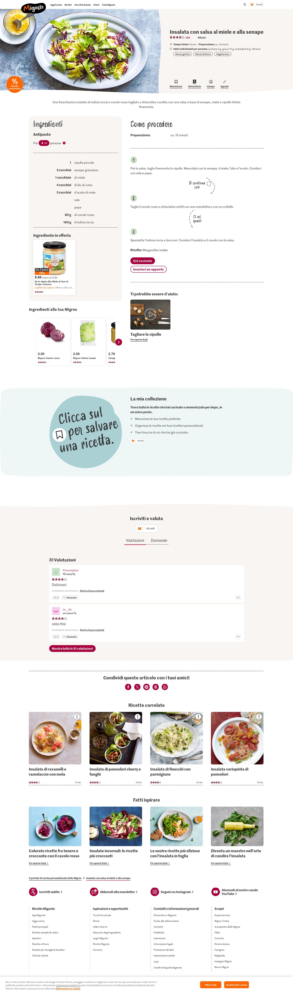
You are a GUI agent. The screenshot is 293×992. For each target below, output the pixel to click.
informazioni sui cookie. (68, 988)
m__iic (67, 609)
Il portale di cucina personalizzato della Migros (55, 878)
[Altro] (238, 597)
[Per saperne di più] (150, 336)
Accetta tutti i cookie (236, 984)
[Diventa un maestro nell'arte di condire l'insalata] (237, 836)
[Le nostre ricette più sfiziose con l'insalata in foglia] (176, 836)
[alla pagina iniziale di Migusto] (33, 5)
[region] (146, 984)
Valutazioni (135, 540)
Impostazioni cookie (164, 955)
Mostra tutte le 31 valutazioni (72, 648)
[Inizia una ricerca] (245, 4)
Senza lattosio (203, 54)
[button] (56, 572)
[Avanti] (118, 342)
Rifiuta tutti (211, 984)
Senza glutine (182, 54)
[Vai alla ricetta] (55, 748)
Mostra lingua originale (92, 590)
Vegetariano (222, 54)
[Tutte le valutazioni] (177, 37)
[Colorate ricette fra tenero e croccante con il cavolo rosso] (55, 836)
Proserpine (71, 570)
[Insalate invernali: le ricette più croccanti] (116, 836)
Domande (159, 540)
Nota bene (64, 143)
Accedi (259, 4)
